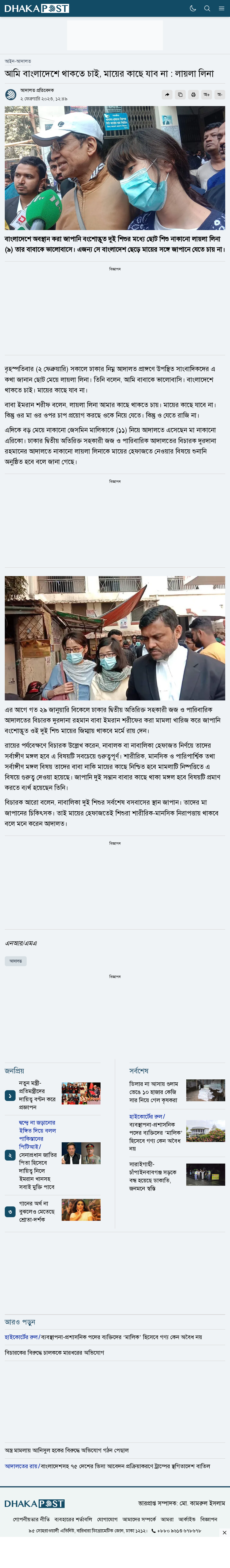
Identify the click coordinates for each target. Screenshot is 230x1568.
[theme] (192, 8)
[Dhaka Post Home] (35, 1503)
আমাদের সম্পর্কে (139, 1519)
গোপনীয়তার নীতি (31, 1519)
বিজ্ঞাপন (208, 1519)
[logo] (37, 8)
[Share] (167, 94)
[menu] (219, 8)
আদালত (16, 961)
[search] (207, 8)
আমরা (167, 1519)
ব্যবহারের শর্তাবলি (73, 1519)
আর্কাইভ (187, 1519)
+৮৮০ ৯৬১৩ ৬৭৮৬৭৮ (179, 1531)
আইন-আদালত (18, 61)
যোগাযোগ (107, 1519)
